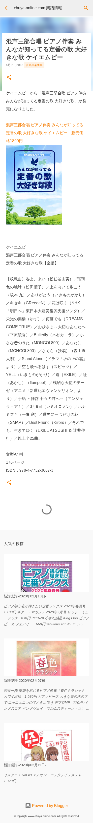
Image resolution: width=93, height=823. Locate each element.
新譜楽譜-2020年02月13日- (25, 596)
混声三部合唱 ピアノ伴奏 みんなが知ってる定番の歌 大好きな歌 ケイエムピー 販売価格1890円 (44, 133)
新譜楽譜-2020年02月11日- (25, 765)
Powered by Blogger (49, 806)
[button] (9, 77)
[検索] (86, 8)
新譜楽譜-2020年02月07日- (25, 681)
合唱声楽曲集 (34, 64)
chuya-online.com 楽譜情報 (38, 8)
